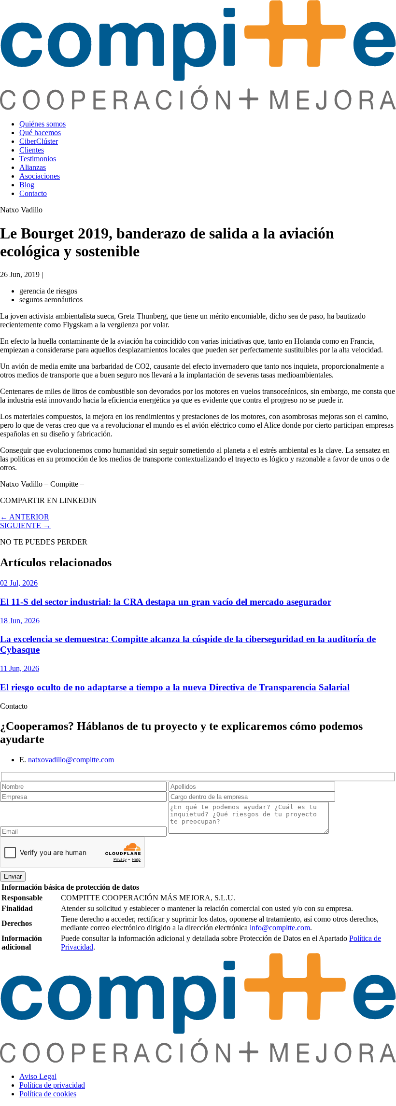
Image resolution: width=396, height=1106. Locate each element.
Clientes (31, 150)
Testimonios (37, 158)
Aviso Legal (38, 1076)
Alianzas (32, 167)
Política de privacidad (52, 1085)
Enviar (13, 876)
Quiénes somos (42, 124)
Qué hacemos (40, 132)
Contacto (33, 193)
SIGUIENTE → (25, 525)
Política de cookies (47, 1094)
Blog (26, 185)
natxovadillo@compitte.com (71, 760)
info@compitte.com (280, 928)
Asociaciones (39, 176)
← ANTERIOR (24, 517)
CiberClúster (38, 141)
